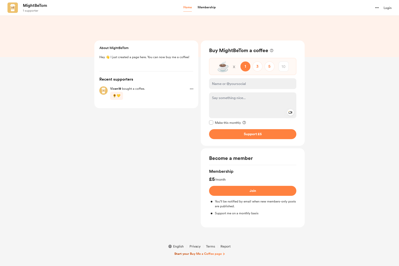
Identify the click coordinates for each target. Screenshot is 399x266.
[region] (253, 93)
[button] (187, 7)
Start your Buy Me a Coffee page (198, 254)
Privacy (195, 246)
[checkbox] (225, 122)
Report (225, 246)
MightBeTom (35, 5)
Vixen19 (115, 89)
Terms (210, 246)
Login (388, 8)
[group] (252, 192)
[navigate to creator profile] (12, 7)
